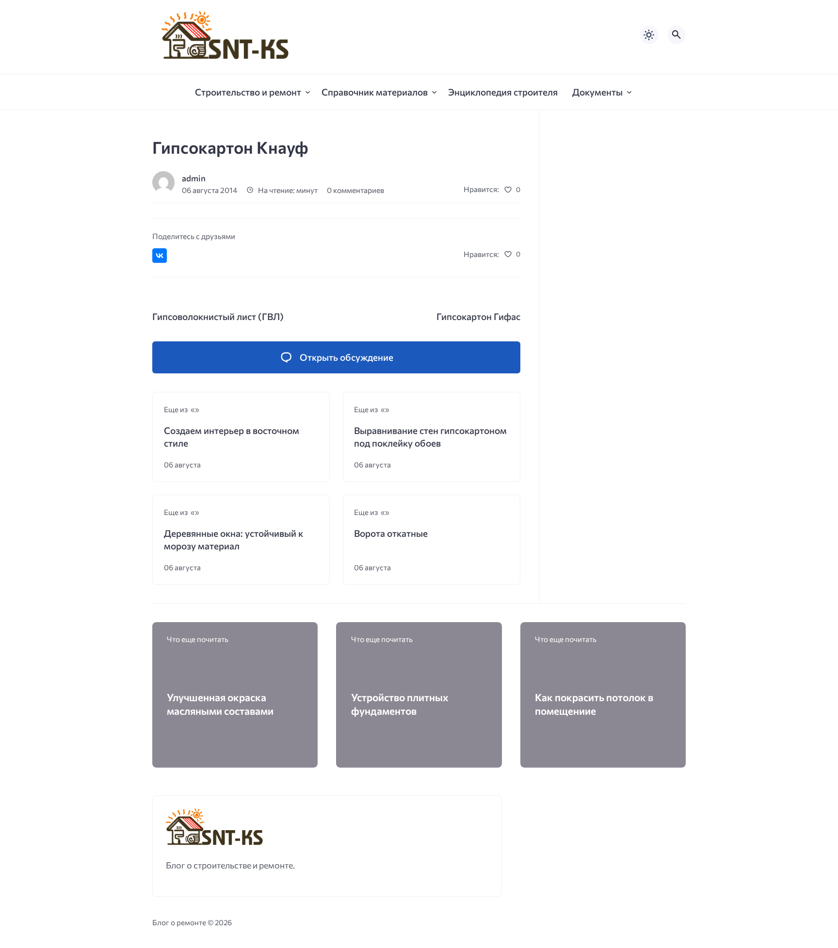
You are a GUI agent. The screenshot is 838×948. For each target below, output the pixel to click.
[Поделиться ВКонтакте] (159, 255)
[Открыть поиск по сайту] (676, 35)
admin (194, 178)
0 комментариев (355, 189)
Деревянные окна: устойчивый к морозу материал (233, 539)
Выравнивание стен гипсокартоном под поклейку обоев (430, 437)
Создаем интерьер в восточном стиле (231, 437)
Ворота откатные (391, 533)
